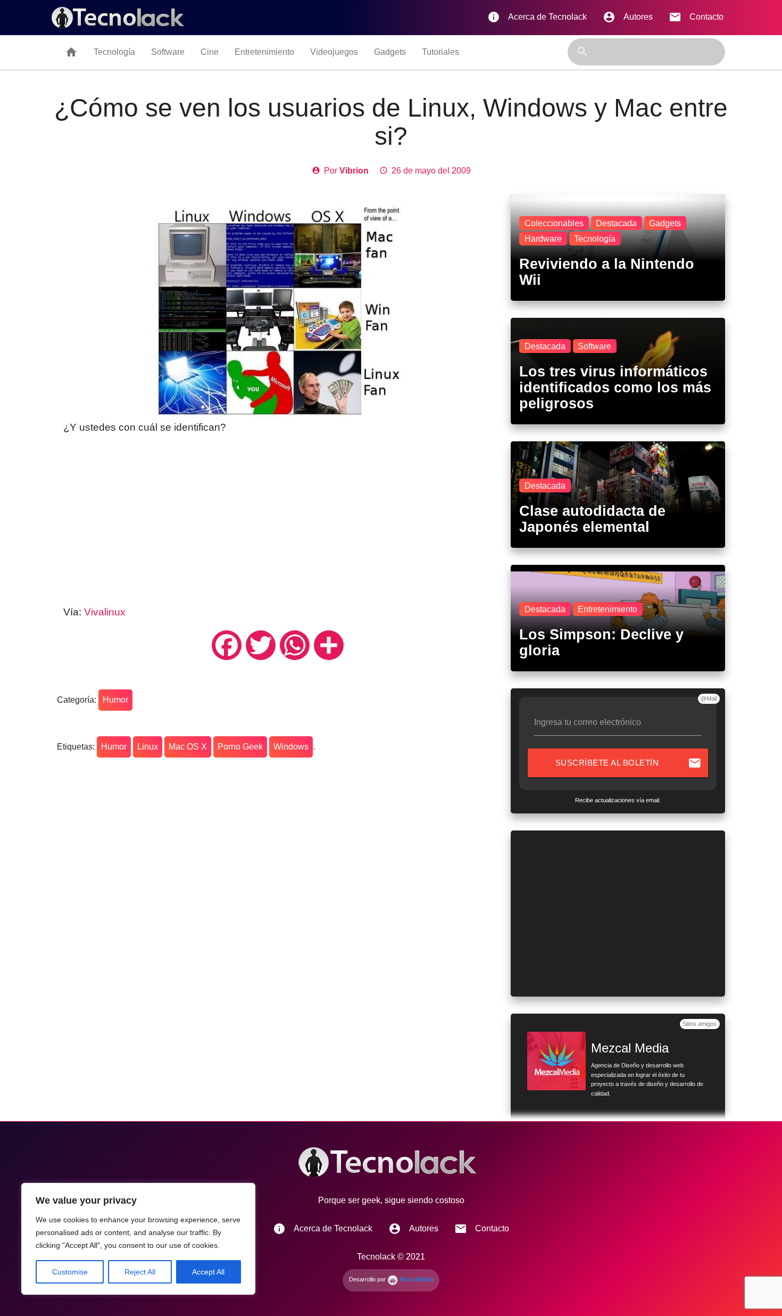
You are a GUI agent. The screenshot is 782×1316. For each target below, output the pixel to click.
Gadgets (390, 51)
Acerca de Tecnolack (537, 17)
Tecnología (114, 51)
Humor (115, 699)
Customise (70, 1272)
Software (168, 51)
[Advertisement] (277, 520)
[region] (138, 1239)
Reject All (139, 1272)
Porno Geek (240, 746)
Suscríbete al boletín (628, 763)
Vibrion (354, 170)
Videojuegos (334, 51)
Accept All (208, 1272)
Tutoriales (440, 51)
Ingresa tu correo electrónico (587, 722)
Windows (291, 746)
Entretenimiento (264, 51)
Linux (147, 746)
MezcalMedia (416, 1279)
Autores (628, 17)
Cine (210, 51)
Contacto (696, 17)
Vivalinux (105, 612)
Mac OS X (188, 746)
